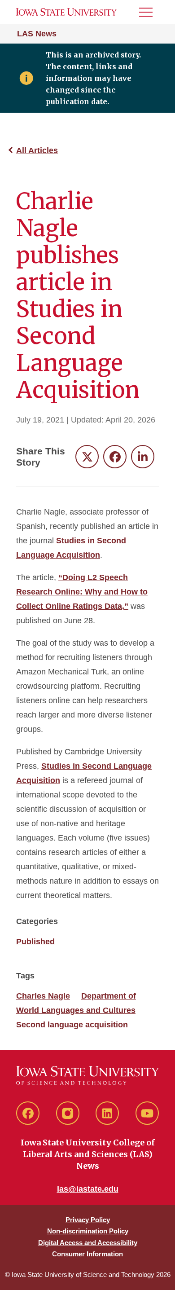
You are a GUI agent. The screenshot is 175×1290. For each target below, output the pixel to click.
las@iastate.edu (87, 1188)
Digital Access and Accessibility (87, 1242)
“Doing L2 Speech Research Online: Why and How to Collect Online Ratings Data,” (82, 592)
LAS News (37, 33)
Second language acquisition (72, 1024)
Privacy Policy (88, 1220)
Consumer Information (87, 1254)
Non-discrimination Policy (87, 1231)
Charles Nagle (43, 995)
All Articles (37, 150)
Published (35, 941)
